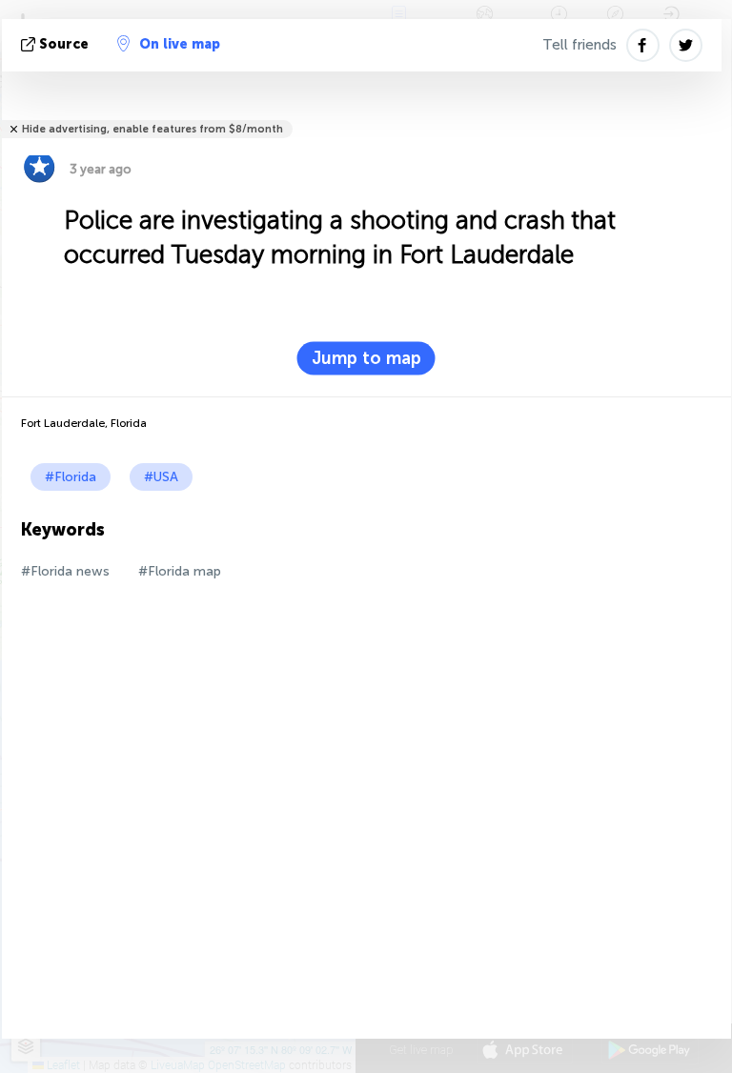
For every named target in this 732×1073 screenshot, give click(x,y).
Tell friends (579, 44)
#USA (161, 477)
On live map (179, 44)
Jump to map (366, 358)
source (64, 44)
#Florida (70, 477)
